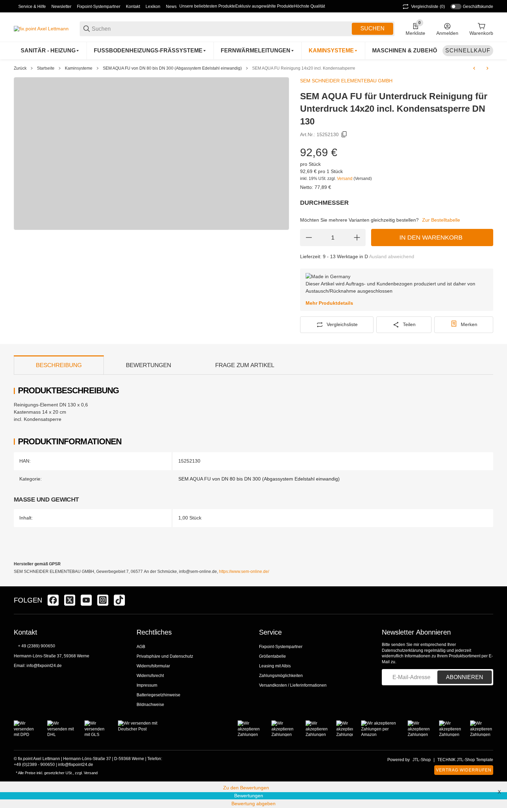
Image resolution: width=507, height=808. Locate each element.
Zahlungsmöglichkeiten (281, 675)
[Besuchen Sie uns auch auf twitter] (69, 600)
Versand (345, 178)
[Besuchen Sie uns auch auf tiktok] (119, 600)
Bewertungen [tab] (148, 365)
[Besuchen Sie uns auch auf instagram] (102, 600)
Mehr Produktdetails (329, 303)
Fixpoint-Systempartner (98, 6)
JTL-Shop (421, 759)
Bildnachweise (150, 704)
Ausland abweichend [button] (391, 256)
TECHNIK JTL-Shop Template (465, 759)
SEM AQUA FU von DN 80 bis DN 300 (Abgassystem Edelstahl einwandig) (172, 68)
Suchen (372, 28)
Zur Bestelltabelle (441, 220)
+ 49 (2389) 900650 (36, 646)
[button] (487, 600)
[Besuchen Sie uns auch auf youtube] (86, 600)
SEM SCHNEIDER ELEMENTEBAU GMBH (346, 80)
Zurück (20, 68)
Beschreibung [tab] (59, 365)
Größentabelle (272, 656)
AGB (141, 646)
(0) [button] (428, 6)
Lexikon (153, 6)
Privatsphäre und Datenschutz (165, 656)
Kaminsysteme (78, 68)
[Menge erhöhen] (357, 237)
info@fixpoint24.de (44, 665)
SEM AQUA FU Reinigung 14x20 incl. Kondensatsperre (303, 68)
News (171, 6)
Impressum (147, 685)
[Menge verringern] (309, 237)
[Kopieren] (344, 134)
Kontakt (133, 6)
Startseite (45, 68)
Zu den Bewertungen (246, 787)
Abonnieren (464, 677)
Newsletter (61, 6)
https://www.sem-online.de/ (244, 571)
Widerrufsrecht (150, 675)
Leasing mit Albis (275, 666)
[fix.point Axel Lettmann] (41, 28)
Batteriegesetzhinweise (158, 695)
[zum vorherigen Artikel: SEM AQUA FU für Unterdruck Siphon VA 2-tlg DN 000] (474, 68)
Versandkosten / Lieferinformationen (293, 685)
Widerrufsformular (153, 666)
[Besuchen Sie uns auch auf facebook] (53, 600)
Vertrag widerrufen (463, 770)
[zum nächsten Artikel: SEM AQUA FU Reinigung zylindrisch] (487, 68)
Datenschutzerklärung (402, 650)
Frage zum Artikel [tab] (244, 365)
